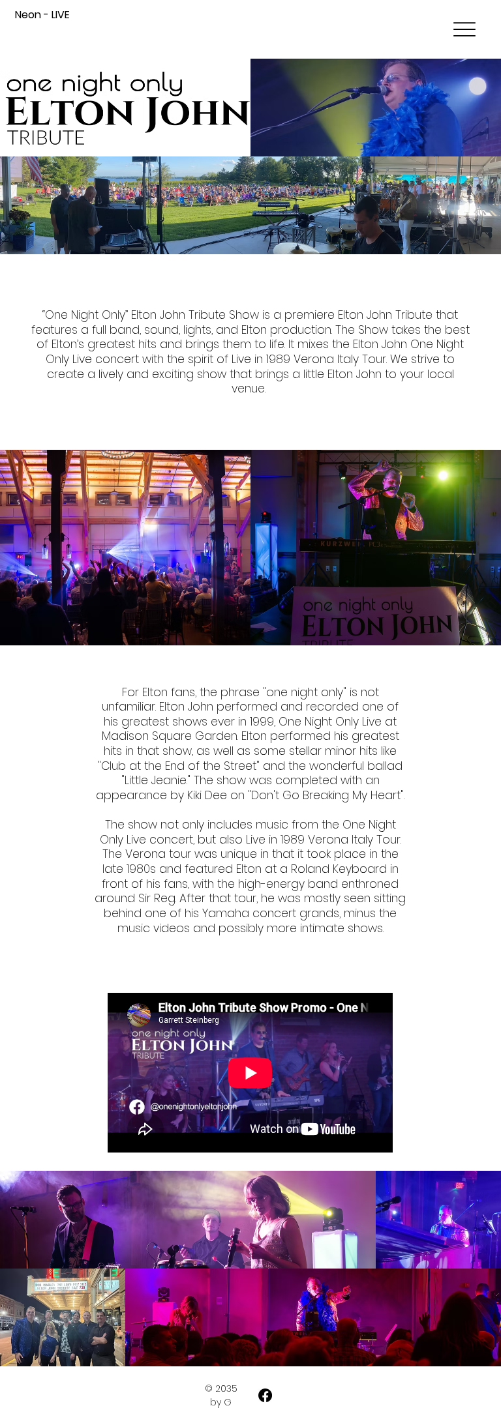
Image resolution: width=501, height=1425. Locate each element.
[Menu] (464, 29)
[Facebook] (265, 1395)
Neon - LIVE (42, 14)
